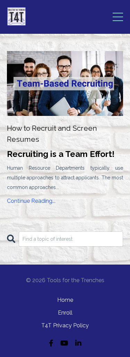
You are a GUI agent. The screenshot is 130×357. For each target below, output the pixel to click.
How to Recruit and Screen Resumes (52, 133)
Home (65, 300)
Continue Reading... (31, 201)
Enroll (65, 312)
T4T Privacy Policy (65, 325)
